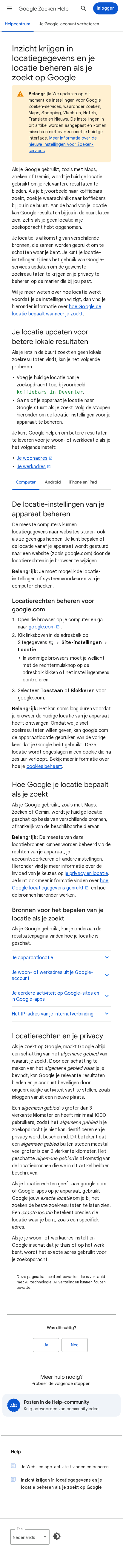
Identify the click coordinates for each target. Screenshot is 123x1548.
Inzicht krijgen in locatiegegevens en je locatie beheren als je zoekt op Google (61, 1483)
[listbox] (30, 1537)
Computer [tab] (26, 482)
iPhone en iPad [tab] (83, 482)
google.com (42, 627)
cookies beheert (44, 766)
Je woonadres (32, 458)
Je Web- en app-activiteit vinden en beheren (65, 1467)
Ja (46, 1344)
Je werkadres (31, 467)
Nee (75, 1344)
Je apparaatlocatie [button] (32, 958)
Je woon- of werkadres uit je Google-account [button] (52, 975)
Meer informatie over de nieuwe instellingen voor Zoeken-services (63, 144)
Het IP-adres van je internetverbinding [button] (52, 1014)
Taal (20, 1529)
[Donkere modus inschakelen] (57, 1536)
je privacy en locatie (86, 874)
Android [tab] (53, 482)
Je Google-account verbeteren (69, 23)
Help (16, 1452)
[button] (9, 8)
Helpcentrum (17, 23)
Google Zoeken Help (44, 8)
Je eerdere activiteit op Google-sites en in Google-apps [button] (55, 996)
